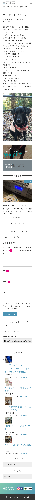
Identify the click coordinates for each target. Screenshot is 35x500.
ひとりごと (8, 22)
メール (6, 281)
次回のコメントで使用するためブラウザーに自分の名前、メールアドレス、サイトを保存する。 (18, 306)
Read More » (23, 377)
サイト (5, 292)
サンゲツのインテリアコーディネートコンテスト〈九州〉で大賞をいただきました (18, 368)
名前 (5, 270)
